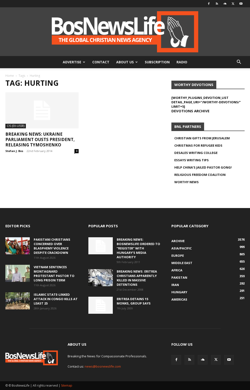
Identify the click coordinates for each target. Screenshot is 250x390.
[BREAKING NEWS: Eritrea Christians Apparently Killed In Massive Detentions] (100, 277)
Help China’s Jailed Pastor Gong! (203, 167)
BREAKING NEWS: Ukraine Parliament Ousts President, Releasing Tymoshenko (40, 139)
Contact (100, 62)
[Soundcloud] (225, 3)
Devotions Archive (190, 110)
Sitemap (66, 385)
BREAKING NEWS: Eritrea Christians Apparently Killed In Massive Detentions (137, 278)
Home (9, 76)
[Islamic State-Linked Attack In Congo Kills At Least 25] (17, 300)
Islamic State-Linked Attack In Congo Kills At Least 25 (56, 298)
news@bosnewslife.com (103, 366)
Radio (182, 62)
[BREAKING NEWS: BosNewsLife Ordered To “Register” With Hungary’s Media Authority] (100, 245)
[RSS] (216, 3)
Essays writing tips (191, 160)
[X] (233, 3)
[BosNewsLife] (125, 31)
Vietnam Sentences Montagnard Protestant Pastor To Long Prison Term (54, 273)
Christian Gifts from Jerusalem (202, 138)
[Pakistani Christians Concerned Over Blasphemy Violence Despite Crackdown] (17, 245)
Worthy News (186, 182)
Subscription (157, 62)
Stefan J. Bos (14, 151)
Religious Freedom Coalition (200, 174)
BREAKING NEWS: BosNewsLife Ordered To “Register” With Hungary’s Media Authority (138, 248)
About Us (125, 62)
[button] (239, 62)
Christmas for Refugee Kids (198, 145)
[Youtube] (241, 3)
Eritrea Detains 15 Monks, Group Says (134, 301)
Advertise (72, 62)
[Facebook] (208, 3)
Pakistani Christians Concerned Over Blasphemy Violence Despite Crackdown (52, 246)
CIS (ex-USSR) (15, 126)
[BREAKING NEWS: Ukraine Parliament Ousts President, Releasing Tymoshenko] (42, 110)
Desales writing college (196, 153)
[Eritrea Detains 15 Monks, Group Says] (100, 305)
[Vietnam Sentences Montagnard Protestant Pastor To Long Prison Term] (17, 273)
